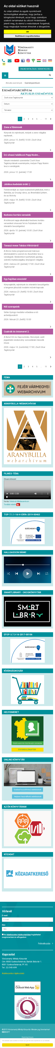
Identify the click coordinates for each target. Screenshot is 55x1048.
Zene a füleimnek (13, 127)
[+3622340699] (4, 61)
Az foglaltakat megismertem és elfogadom (21, 936)
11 (46, 119)
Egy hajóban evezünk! (15, 279)
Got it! (27, 1045)
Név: (4, 925)
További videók (10, 504)
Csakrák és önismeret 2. (16, 331)
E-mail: (5, 915)
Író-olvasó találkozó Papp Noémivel (23, 155)
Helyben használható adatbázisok (27, 797)
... (41, 119)
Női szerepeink (12, 306)
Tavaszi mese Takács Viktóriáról (21, 245)
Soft (6, 1032)
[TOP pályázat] (27, 531)
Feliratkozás (44, 943)
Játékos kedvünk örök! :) (17, 184)
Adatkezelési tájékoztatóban (19, 935)
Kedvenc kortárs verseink (17, 215)
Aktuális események (14, 83)
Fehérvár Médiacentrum (19, 501)
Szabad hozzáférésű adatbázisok (27, 790)
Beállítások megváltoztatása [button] (27, 36)
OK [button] (27, 32)
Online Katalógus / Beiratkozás (35, 69)
